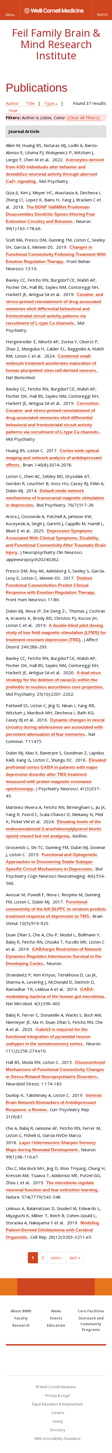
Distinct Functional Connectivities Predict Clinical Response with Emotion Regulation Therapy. (50, 585)
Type (49, 103)
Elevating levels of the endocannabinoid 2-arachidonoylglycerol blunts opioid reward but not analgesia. (53, 828)
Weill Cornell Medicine (56, 1354)
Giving (58, 1421)
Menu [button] (10, 14)
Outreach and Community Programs (91, 1324)
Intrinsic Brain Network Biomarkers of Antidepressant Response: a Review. (54, 1102)
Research (21, 1325)
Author (12, 103)
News (56, 1311)
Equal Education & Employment (57, 1404)
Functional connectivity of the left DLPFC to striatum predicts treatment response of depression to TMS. (56, 909)
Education (56, 1325)
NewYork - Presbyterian (56, 1366)
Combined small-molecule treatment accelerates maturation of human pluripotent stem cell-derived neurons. (51, 363)
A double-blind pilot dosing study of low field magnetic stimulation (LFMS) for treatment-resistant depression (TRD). (56, 632)
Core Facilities (91, 1311)
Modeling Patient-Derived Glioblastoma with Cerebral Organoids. (52, 1230)
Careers (57, 1412)
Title (30, 103)
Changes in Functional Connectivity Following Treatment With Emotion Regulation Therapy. (56, 254)
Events (56, 1318)
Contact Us (103, 1286)
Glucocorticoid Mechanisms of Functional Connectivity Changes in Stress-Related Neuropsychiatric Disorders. (55, 1069)
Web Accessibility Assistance (57, 1438)
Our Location (8, 1286)
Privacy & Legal (57, 1395)
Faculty (21, 1318)
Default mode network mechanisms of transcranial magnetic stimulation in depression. (55, 497)
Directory (57, 1429)
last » (75, 1257)
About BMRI (21, 1311)
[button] (102, 10)
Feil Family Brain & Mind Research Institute (56, 44)
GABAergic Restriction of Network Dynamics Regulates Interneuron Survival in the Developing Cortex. (53, 956)
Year (13, 110)
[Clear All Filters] (83, 117)
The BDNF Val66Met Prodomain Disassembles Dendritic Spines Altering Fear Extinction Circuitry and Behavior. (50, 214)
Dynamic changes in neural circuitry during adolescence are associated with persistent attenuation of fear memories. (55, 727)
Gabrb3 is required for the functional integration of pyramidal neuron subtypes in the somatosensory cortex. (48, 1036)
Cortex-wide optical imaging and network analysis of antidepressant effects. (54, 457)
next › (57, 1257)
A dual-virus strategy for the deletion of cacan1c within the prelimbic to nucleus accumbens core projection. (54, 679)
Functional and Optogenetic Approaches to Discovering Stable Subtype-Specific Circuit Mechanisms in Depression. (51, 861)
